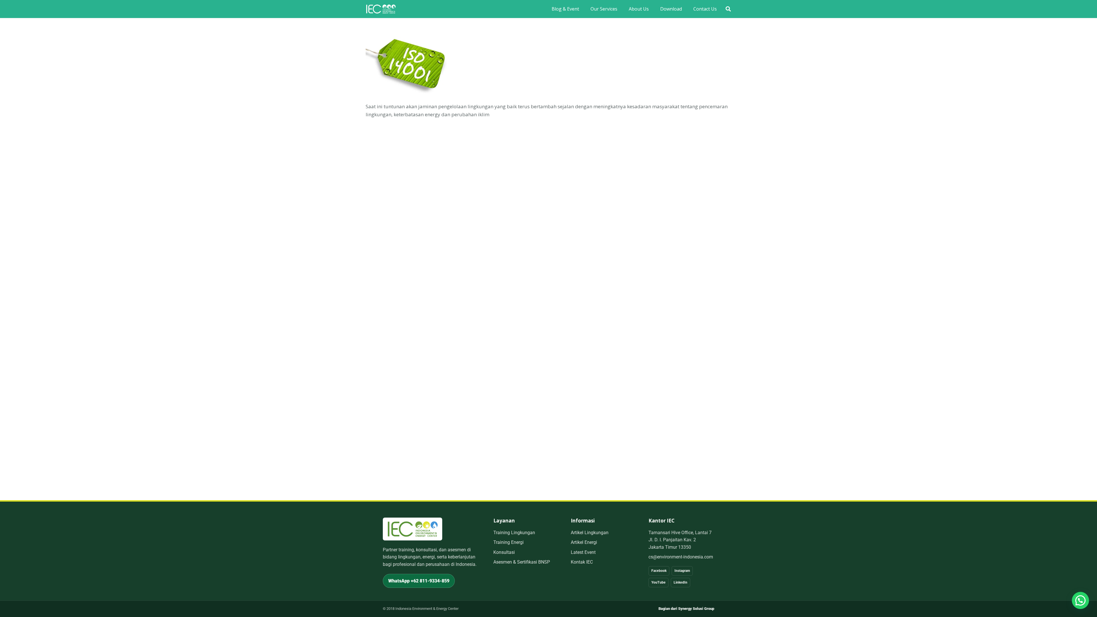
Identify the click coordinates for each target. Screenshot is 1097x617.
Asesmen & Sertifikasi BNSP (521, 562)
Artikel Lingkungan (589, 532)
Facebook (658, 571)
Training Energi (508, 542)
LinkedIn (680, 582)
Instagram (682, 571)
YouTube (658, 582)
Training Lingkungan (514, 532)
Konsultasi (504, 552)
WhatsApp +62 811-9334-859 (418, 581)
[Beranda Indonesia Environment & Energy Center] (412, 529)
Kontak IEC (582, 562)
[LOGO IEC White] (381, 9)
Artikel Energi (584, 542)
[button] (728, 9)
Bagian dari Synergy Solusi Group (686, 608)
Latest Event (583, 552)
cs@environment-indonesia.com (680, 557)
